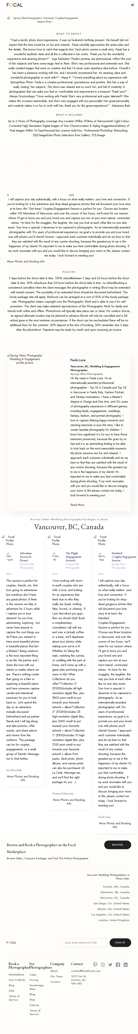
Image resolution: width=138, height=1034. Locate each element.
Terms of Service (14, 998)
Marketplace (16, 974)
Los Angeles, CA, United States (110, 914)
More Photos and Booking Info (26, 261)
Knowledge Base (37, 987)
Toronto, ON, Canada (116, 886)
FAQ (11, 991)
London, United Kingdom (113, 920)
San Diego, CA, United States (111, 903)
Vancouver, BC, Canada (114, 898)
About (54, 971)
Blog (11, 985)
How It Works (17, 980)
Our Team (56, 976)
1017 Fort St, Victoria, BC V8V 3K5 (78, 980)
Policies (34, 1005)
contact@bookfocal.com (79, 971)
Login (33, 974)
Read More (77, 505)
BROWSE (117, 844)
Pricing (34, 980)
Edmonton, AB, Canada (114, 892)
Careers (55, 982)
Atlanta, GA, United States (113, 909)
